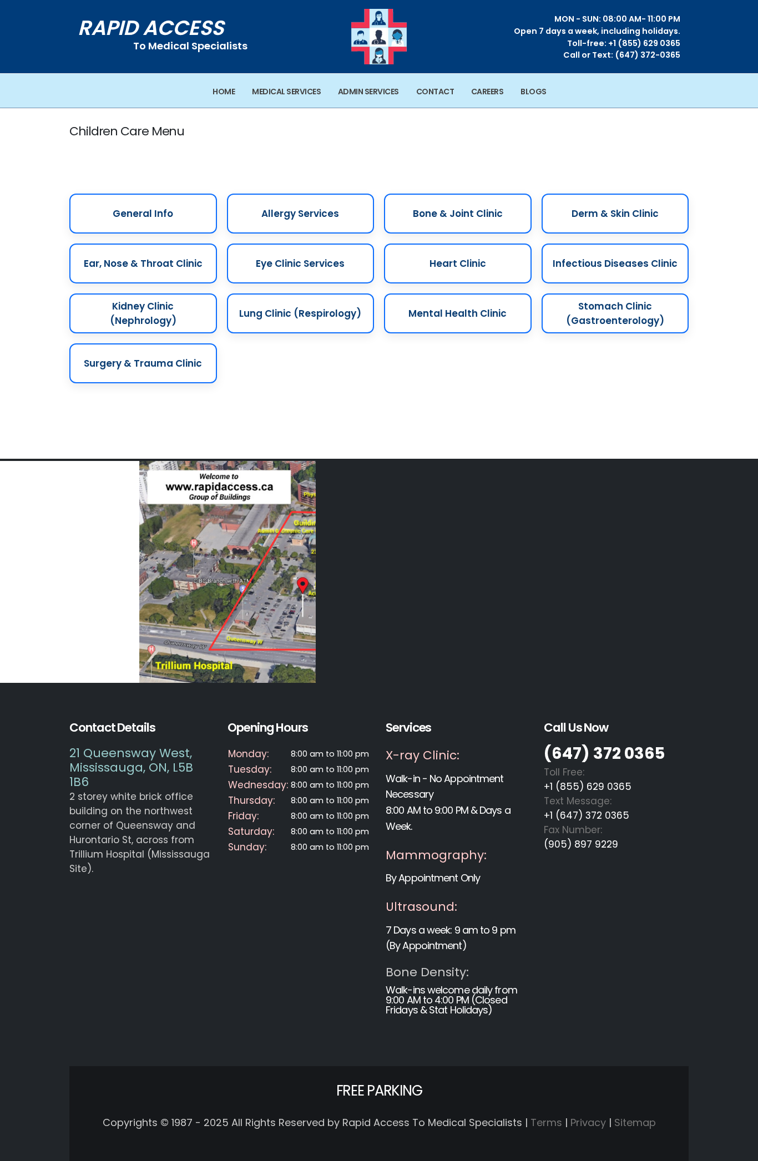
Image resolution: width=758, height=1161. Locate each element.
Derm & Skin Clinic (615, 213)
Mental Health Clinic (457, 313)
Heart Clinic (457, 263)
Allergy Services (300, 213)
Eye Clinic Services (300, 263)
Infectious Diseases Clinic (615, 263)
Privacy (588, 1122)
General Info (143, 213)
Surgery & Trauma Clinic (143, 363)
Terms (546, 1122)
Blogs (534, 91)
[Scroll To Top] (738, 1148)
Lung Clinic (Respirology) (300, 313)
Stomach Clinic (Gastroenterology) (615, 313)
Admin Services (368, 91)
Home (224, 91)
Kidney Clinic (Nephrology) (143, 313)
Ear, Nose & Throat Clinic (143, 263)
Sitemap (635, 1122)
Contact (435, 91)
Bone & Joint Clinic (458, 213)
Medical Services (286, 91)
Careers (487, 91)
